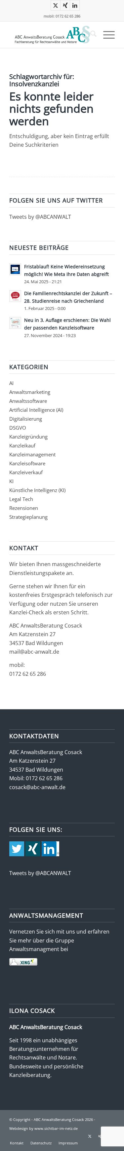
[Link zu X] (55, 5)
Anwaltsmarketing (29, 392)
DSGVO (17, 427)
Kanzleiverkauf (26, 472)
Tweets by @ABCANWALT (40, 216)
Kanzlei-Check (27, 612)
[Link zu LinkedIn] (74, 5)
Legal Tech (21, 499)
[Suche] (90, 34)
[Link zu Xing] (65, 5)
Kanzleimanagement (32, 454)
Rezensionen (23, 508)
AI (11, 383)
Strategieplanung (28, 517)
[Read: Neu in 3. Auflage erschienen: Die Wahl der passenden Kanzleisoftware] (15, 323)
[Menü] (106, 34)
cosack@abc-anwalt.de (37, 787)
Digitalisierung (25, 418)
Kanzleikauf (22, 445)
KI (11, 481)
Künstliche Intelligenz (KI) (37, 490)
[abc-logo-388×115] (51, 34)
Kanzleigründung (28, 436)
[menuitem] (90, 34)
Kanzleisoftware (27, 463)
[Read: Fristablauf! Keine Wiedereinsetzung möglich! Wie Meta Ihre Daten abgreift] (15, 269)
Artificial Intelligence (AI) (36, 409)
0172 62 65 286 (27, 673)
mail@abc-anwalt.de (34, 651)
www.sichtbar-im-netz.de (56, 1128)
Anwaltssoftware (28, 401)
